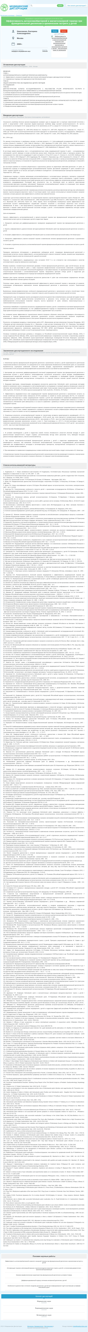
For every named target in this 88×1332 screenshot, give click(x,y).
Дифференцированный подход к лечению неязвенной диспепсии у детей (44, 1280)
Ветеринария (49, 1326)
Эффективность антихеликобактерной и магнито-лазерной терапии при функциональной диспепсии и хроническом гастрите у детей (44, 1262)
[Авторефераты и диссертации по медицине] (14, 7)
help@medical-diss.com (80, 1326)
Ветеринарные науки (44, 1315)
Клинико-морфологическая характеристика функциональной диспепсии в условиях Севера (44, 1275)
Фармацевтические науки (44, 1308)
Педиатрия (19, 15)
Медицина (30, 1326)
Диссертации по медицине (7, 15)
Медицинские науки (44, 1301)
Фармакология (38, 1326)
